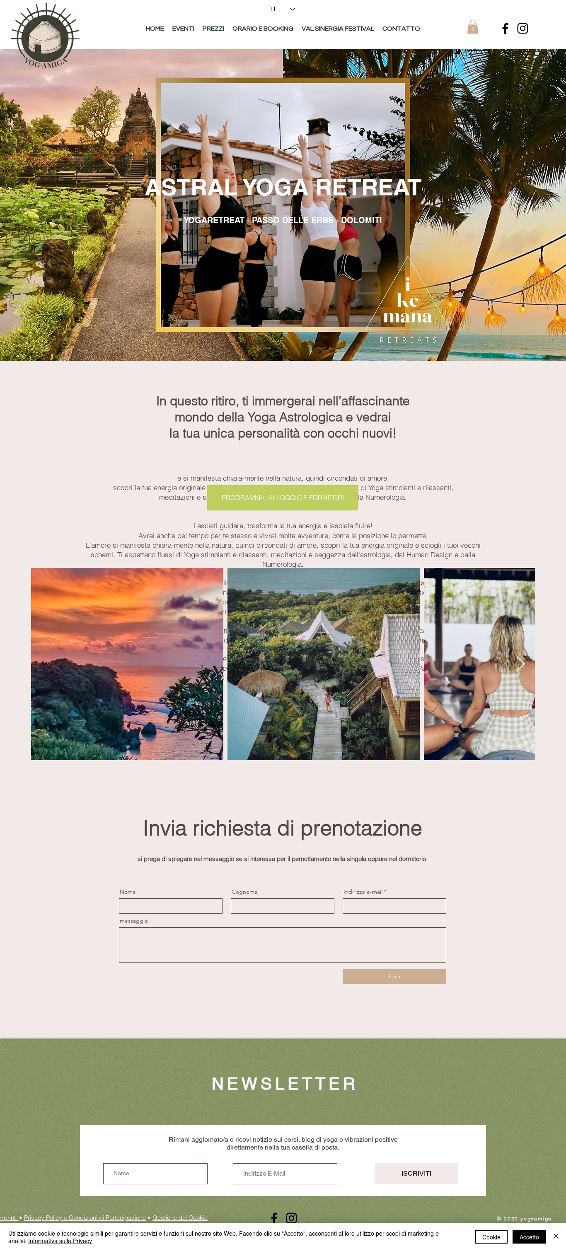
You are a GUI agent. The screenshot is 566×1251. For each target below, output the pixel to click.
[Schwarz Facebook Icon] (505, 28)
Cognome (245, 892)
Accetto (529, 1237)
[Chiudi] (556, 1236)
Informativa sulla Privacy (60, 1241)
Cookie (491, 1237)
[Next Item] (520, 664)
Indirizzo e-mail (362, 892)
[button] (473, 27)
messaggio (134, 921)
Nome (128, 892)
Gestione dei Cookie (180, 1218)
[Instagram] (522, 28)
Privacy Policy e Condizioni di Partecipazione (85, 1218)
